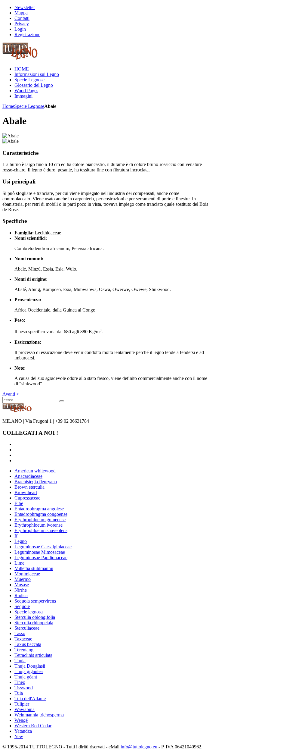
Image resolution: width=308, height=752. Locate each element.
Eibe (18, 503)
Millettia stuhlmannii (33, 568)
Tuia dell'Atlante (30, 698)
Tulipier (21, 704)
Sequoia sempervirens (35, 600)
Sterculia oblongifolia (34, 617)
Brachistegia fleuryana (35, 481)
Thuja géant (25, 676)
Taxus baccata (27, 644)
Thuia (20, 660)
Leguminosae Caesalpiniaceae (43, 546)
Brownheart (25, 492)
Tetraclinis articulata (33, 655)
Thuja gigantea (28, 671)
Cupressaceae (27, 497)
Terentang (23, 649)
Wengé (21, 720)
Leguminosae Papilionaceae (40, 557)
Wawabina (24, 709)
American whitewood (35, 470)
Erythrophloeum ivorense (38, 525)
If (15, 535)
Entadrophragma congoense (40, 514)
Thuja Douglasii (29, 666)
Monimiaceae (27, 573)
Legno (20, 541)
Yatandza (23, 731)
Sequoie (22, 606)
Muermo (22, 579)
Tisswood (23, 687)
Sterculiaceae (26, 628)
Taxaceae (23, 638)
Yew (18, 736)
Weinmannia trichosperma (39, 714)
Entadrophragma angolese (39, 508)
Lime (19, 563)
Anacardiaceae (28, 476)
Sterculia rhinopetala (33, 622)
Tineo (19, 682)
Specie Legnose (29, 106)
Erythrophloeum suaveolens (40, 530)
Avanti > (10, 393)
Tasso (19, 633)
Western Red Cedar (32, 725)
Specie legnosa (28, 611)
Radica (21, 595)
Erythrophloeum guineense (40, 519)
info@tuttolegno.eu (139, 746)
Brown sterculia (29, 487)
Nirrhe (20, 590)
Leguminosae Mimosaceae (39, 552)
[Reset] (61, 401)
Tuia (18, 693)
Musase (21, 584)
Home (8, 106)
